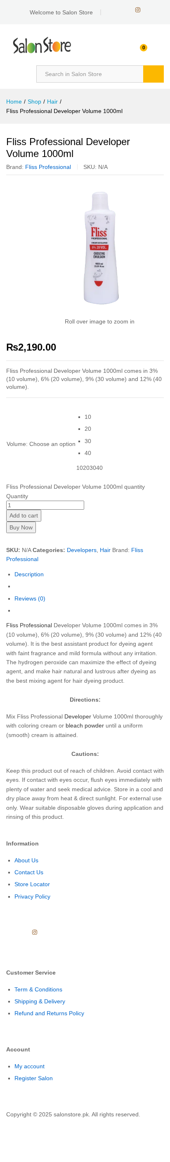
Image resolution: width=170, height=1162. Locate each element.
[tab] (89, 574)
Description (29, 574)
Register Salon (33, 1078)
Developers (82, 550)
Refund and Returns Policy (49, 1013)
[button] (2, 1123)
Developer (77, 716)
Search (153, 74)
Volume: (41, 444)
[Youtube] (124, 10)
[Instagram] (138, 10)
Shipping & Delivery (39, 1001)
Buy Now (21, 527)
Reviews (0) (29, 598)
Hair (105, 550)
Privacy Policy (32, 896)
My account (29, 1066)
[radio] (94, 416)
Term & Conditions (38, 989)
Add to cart (23, 515)
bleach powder (85, 725)
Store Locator (32, 884)
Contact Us (28, 872)
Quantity (17, 496)
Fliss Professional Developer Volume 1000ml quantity (75, 486)
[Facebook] (111, 10)
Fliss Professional (48, 167)
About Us (26, 860)
